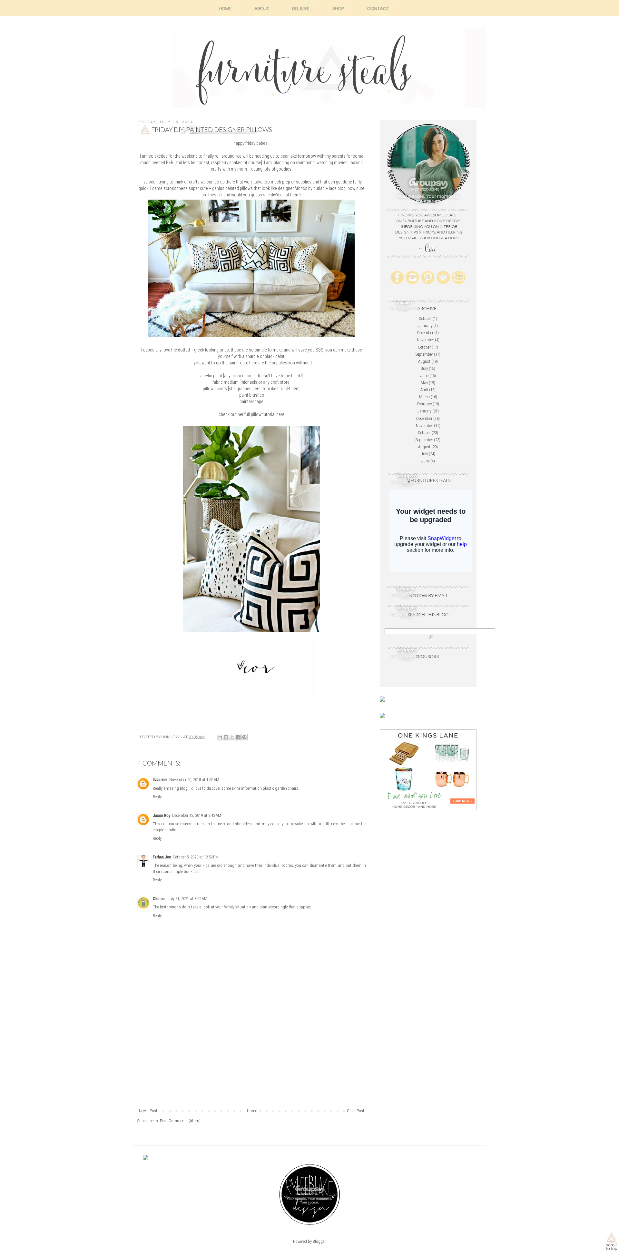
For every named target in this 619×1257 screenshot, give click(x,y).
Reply (157, 796)
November (425, 339)
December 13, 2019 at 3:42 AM (196, 815)
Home (252, 1110)
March (424, 396)
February (424, 403)
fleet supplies (300, 907)
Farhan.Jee (162, 857)
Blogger (319, 1241)
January (425, 325)
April (424, 389)
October (425, 318)
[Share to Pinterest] (244, 737)
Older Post (355, 1110)
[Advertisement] (251, 1059)
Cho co (159, 898)
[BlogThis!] (226, 737)
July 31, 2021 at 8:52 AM (187, 898)
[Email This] (220, 737)
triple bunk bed (187, 871)
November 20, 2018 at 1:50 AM (194, 779)
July (424, 368)
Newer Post (148, 1110)
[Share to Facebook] (238, 737)
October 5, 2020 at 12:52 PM (196, 857)
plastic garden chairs (280, 788)
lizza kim (160, 779)
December (425, 332)
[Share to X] (232, 737)
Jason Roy (161, 815)
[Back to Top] (611, 1242)
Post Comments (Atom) (180, 1120)
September (424, 354)
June (424, 375)
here (295, 388)
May (424, 382)
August (424, 361)
